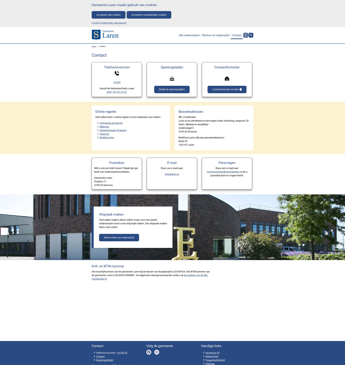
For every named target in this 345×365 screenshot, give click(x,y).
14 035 (116, 82)
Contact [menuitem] (237, 35)
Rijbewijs (104, 126)
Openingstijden (104, 360)
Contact (100, 356)
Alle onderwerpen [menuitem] (189, 35)
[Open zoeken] (251, 35)
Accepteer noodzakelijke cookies (148, 14)
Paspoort (104, 134)
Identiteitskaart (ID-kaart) (113, 130)
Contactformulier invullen (225, 89)
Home (94, 46)
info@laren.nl (172, 174)
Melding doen (107, 137)
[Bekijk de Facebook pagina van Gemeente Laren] (148, 352)
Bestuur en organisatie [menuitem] (216, 35)
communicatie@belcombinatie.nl (224, 171)
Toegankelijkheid (215, 360)
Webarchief (211, 356)
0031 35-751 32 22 (117, 92)
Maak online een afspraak (118, 237)
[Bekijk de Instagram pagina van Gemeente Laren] (156, 352)
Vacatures (211, 352)
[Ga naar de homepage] (105, 35)
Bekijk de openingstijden (172, 89)
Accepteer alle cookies (108, 14)
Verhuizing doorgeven (111, 123)
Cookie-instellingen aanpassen (109, 22)
